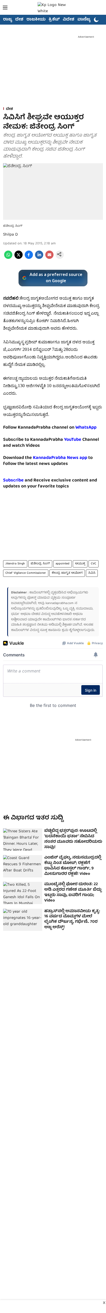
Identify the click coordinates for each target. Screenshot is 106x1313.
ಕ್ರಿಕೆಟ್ (54, 19)
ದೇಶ (19, 19)
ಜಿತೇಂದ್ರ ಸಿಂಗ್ (40, 563)
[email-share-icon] (49, 258)
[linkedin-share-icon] (39, 258)
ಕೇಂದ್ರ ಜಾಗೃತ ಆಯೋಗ (67, 573)
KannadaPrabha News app (60, 458)
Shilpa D (10, 234)
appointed (62, 563)
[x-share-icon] (18, 258)
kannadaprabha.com (60, 603)
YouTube (72, 440)
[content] (81, 440)
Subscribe (13, 481)
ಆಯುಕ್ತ (80, 563)
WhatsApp (85, 428)
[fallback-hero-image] (22, 839)
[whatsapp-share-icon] (8, 258)
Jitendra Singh (15, 563)
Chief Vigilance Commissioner (25, 573)
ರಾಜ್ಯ (7, 19)
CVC (93, 563)
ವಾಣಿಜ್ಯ (84, 19)
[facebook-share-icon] (29, 258)
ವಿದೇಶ (68, 19)
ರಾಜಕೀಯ (36, 19)
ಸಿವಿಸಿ (91, 573)
